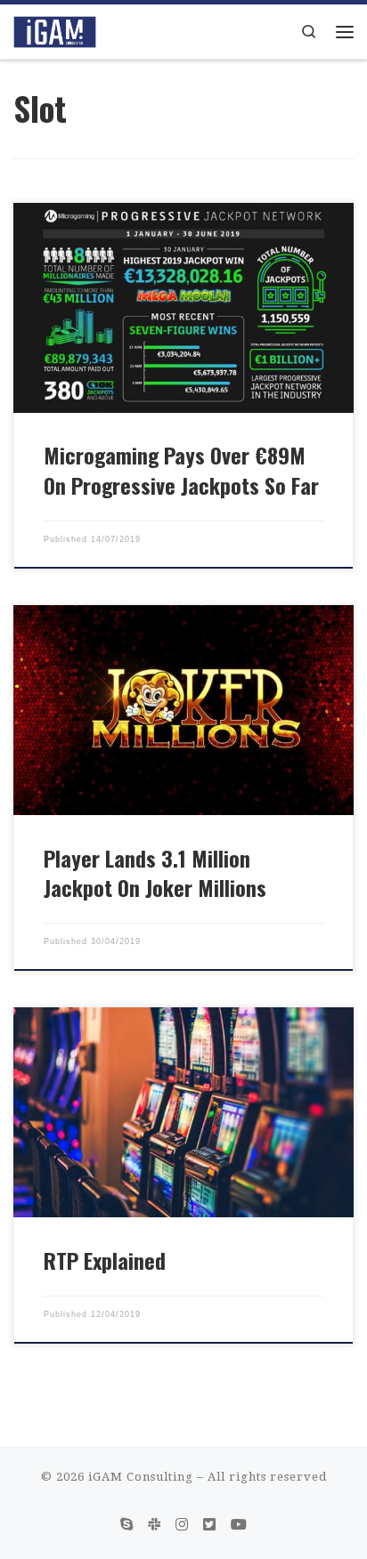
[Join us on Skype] (126, 1525)
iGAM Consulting (140, 1476)
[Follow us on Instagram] (181, 1525)
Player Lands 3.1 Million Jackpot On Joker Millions (155, 873)
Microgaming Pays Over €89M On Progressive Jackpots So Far (181, 470)
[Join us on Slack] (154, 1525)
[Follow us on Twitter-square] (209, 1525)
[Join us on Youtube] (239, 1525)
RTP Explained (105, 1260)
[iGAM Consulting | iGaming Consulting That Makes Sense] (54, 29)
